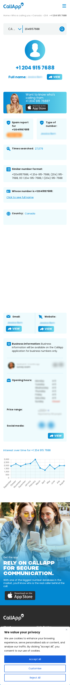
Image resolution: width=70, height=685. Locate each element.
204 (46, 15)
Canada (37, 15)
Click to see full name (20, 197)
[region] (35, 656)
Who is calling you (21, 15)
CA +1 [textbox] (12, 29)
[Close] (66, 629)
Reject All (35, 677)
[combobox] (13, 29)
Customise (35, 668)
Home (6, 15)
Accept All (35, 659)
